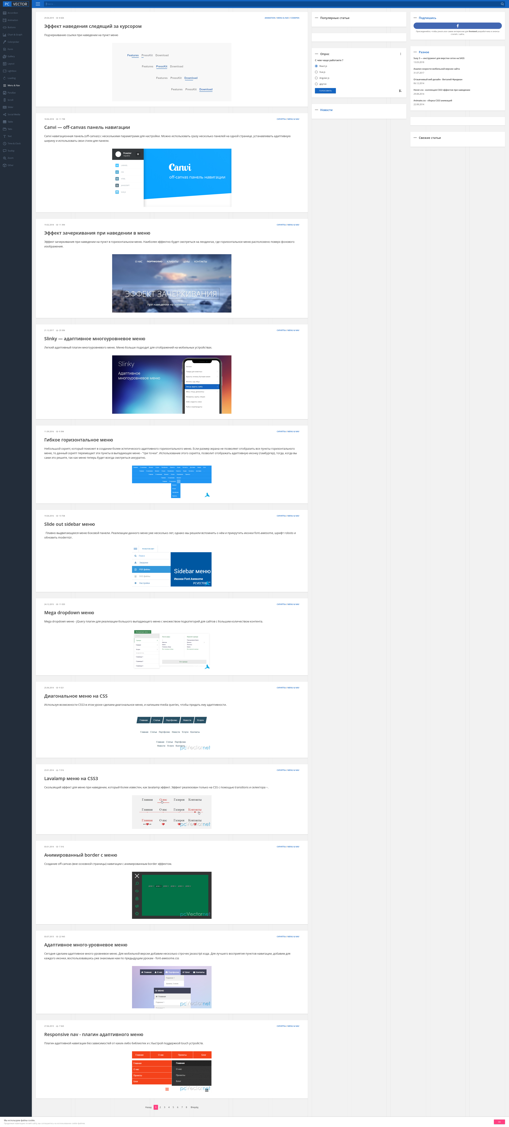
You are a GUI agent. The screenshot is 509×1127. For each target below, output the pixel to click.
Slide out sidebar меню (69, 524)
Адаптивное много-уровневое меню (85, 945)
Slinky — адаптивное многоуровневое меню (94, 338)
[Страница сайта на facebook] (458, 26)
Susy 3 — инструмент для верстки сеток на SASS (439, 58)
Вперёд (194, 1107)
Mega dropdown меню (69, 612)
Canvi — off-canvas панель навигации (87, 127)
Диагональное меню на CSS (76, 696)
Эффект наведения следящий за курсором (93, 26)
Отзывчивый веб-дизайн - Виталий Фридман (438, 79)
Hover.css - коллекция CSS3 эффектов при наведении (442, 89)
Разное (424, 52)
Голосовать (325, 90)
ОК (499, 1122)
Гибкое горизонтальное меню (78, 440)
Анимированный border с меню (80, 855)
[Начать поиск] (502, 4)
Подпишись (427, 18)
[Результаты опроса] (400, 90)
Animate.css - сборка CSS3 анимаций (433, 100)
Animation (270, 18)
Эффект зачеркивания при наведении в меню (97, 233)
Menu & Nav (283, 18)
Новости (326, 110)
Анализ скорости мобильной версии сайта (437, 68)
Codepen (295, 18)
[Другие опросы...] (400, 53)
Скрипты (281, 119)
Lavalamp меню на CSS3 (71, 778)
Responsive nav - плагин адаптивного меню (93, 1034)
